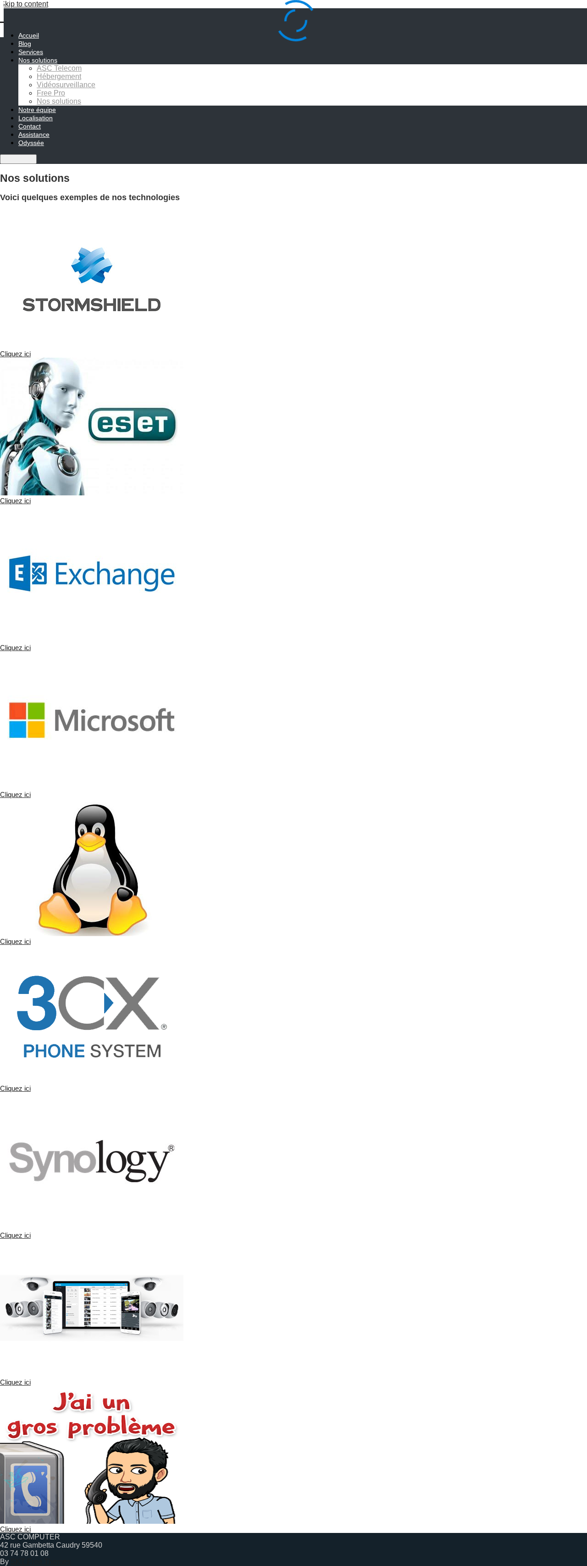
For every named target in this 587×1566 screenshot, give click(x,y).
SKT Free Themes (41, 1562)
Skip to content (24, 4)
